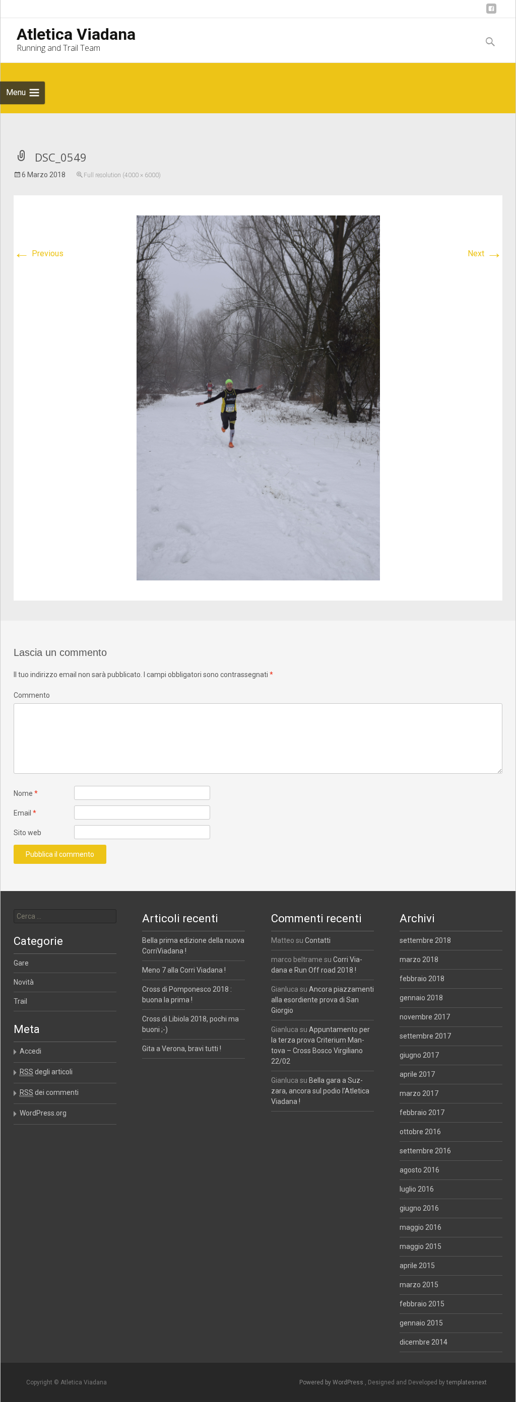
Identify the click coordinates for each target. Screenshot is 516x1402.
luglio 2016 (417, 1189)
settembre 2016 (425, 1151)
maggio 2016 (420, 1227)
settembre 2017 (425, 1036)
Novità (24, 982)
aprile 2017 (417, 1074)
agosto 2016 (419, 1170)
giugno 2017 (419, 1055)
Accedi (30, 1051)
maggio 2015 (420, 1246)
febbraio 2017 (422, 1113)
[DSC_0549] (258, 397)
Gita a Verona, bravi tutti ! (181, 1049)
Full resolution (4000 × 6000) (122, 175)
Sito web (27, 833)
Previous (38, 253)
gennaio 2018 (421, 998)
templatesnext (466, 1382)
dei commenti (49, 1092)
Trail (20, 1001)
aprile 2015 (417, 1266)
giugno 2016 (419, 1208)
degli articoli (46, 1072)
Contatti (318, 940)
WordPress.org (43, 1113)
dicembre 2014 (423, 1342)
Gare (21, 963)
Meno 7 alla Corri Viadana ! (184, 970)
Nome (26, 793)
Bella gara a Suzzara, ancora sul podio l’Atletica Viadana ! (320, 1090)
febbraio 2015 (422, 1304)
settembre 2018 (425, 940)
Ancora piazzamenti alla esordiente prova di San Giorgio (322, 999)
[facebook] (491, 12)
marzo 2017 (419, 1093)
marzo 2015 (419, 1285)
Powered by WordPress (332, 1382)
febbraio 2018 (422, 979)
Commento (32, 695)
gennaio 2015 (421, 1323)
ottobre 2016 (420, 1132)
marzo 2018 (419, 959)
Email (25, 813)
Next (485, 253)
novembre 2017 (425, 1017)
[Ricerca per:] (65, 916)
